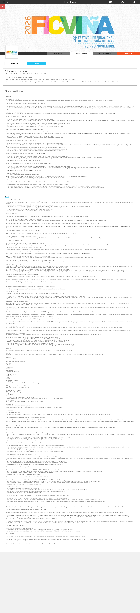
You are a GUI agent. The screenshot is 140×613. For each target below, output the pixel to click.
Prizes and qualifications (14, 91)
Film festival (58, 53)
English (36, 63)
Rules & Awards (81, 53)
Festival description (16, 71)
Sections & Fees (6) (105, 53)
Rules (7, 196)
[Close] (2, 6)
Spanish (14, 63)
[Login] (134, 2)
